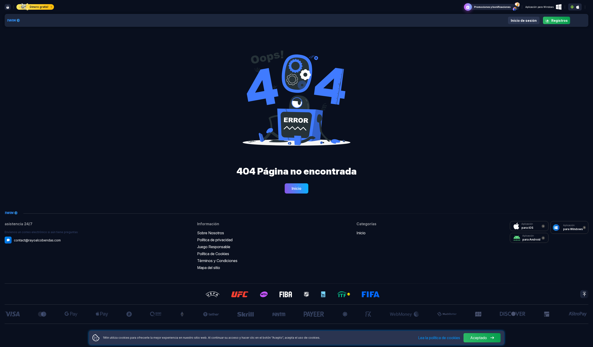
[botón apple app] (577, 7)
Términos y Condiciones (217, 260)
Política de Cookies (213, 253)
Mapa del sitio (208, 267)
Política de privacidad (215, 240)
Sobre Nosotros (210, 233)
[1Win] (13, 20)
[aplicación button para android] (572, 7)
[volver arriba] (584, 294)
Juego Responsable (213, 246)
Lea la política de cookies (439, 337)
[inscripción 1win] (8, 7)
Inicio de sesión (524, 20)
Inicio (296, 188)
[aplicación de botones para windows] (558, 7)
